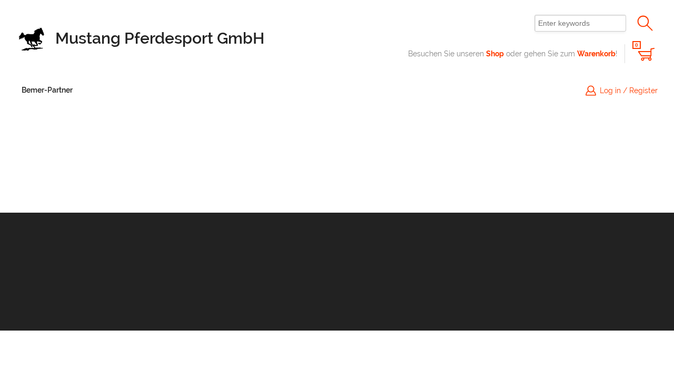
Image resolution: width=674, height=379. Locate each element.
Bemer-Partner (47, 90)
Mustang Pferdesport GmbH (159, 38)
